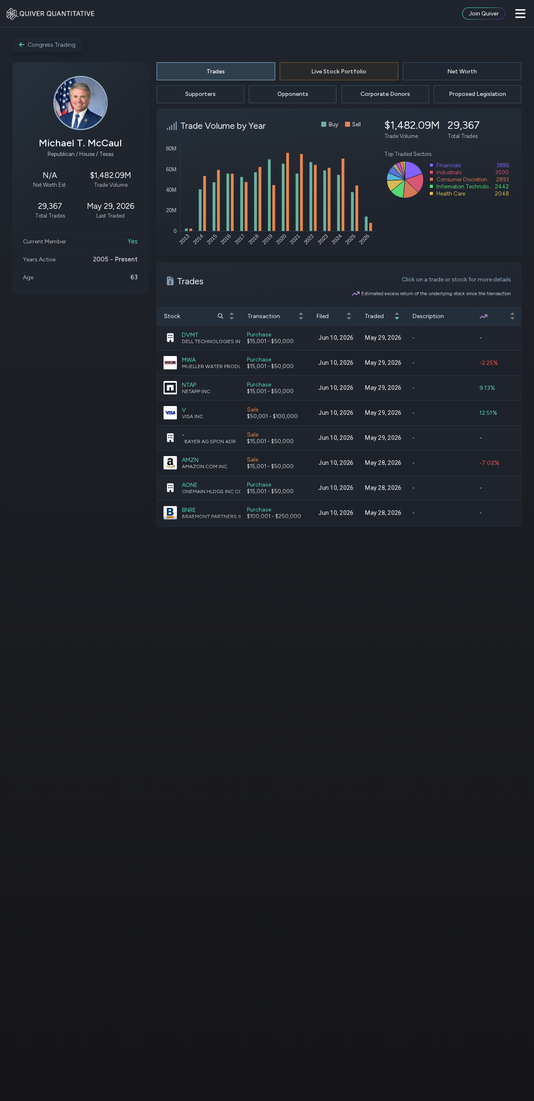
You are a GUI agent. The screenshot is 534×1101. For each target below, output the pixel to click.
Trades (216, 71)
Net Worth (462, 71)
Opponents (292, 94)
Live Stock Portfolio (338, 71)
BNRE (189, 510)
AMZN (190, 460)
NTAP (189, 385)
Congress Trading (52, 44)
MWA (189, 360)
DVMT (190, 335)
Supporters (200, 94)
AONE (190, 485)
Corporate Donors (385, 94)
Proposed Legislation (477, 94)
